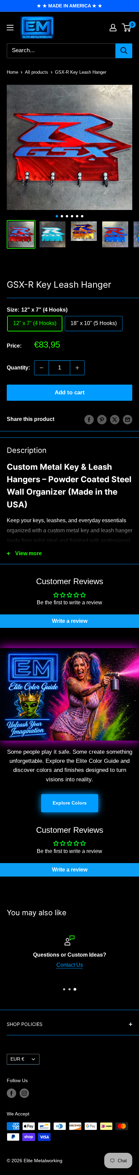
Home (12, 72)
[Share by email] (127, 419)
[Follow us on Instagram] (24, 1093)
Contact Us (69, 965)
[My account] (113, 27)
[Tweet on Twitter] (114, 419)
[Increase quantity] (77, 368)
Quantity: (18, 367)
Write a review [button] (69, 621)
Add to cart (70, 392)
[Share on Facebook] (89, 419)
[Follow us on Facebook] (11, 1093)
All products (36, 72)
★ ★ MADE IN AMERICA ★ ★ (69, 5)
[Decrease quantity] (41, 368)
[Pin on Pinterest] (102, 419)
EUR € (17, 1059)
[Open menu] (10, 27)
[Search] (123, 50)
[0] (126, 28)
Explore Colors (70, 803)
